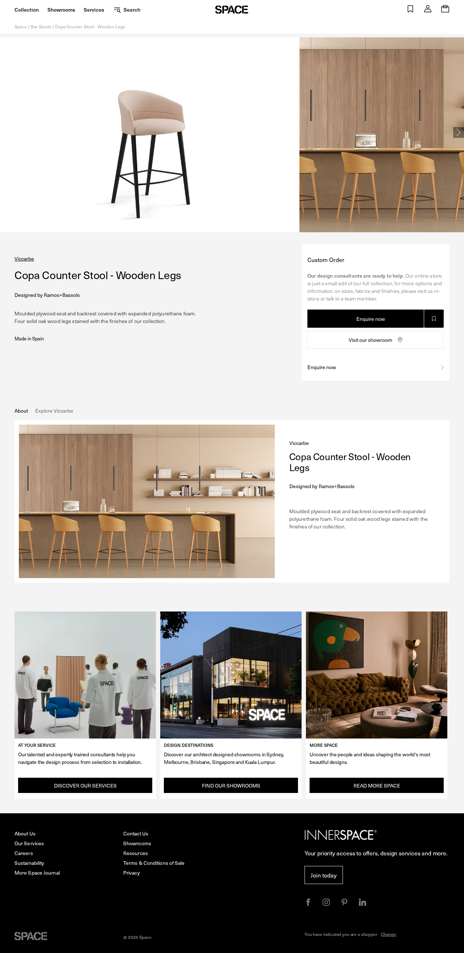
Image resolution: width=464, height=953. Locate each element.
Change (388, 934)
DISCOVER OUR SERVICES (85, 785)
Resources (135, 853)
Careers (23, 853)
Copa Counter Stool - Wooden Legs (90, 26)
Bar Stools (41, 26)
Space (20, 26)
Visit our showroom (370, 340)
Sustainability (29, 863)
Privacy (131, 872)
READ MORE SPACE (376, 785)
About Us (25, 833)
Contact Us (135, 833)
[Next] (458, 132)
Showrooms (61, 9)
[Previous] (5, 132)
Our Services (29, 843)
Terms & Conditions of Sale (154, 863)
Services (94, 9)
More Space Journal (37, 872)
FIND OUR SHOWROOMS (231, 785)
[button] (410, 9)
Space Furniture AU (231, 9)
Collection (26, 9)
